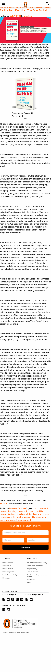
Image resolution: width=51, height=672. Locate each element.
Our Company (7, 563)
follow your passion (40, 514)
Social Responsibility (9, 575)
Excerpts (13, 508)
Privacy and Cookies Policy (37, 563)
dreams (3, 514)
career (3, 511)
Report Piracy (32, 569)
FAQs (29, 583)
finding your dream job (19, 514)
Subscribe (25, 547)
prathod (28, 16)
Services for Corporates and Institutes (37, 576)
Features (22, 508)
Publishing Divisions (9, 572)
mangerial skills (7, 517)
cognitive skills (36, 511)
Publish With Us (7, 569)
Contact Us (31, 580)
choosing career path (17, 511)
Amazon (3, 503)
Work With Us (6, 566)
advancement (41, 508)
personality (29, 517)
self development (22, 520)
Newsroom (6, 578)
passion (19, 517)
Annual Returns (32, 572)
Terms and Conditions (35, 566)
